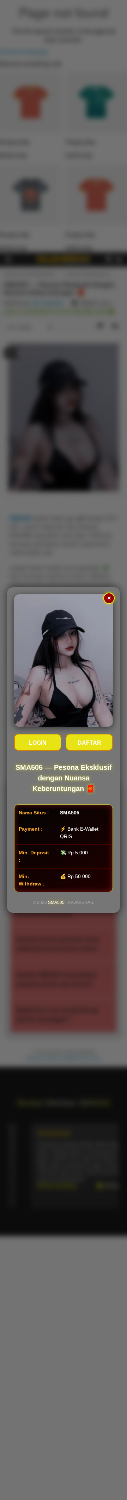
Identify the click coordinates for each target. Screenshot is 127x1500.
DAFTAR (89, 743)
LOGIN (38, 743)
